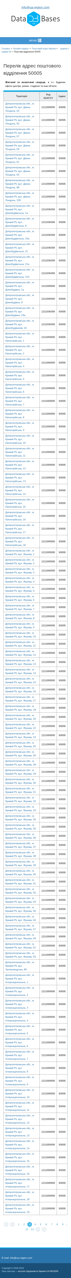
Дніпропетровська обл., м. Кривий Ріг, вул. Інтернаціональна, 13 (20, 1132)
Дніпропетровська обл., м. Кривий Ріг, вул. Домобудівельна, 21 (20, 248)
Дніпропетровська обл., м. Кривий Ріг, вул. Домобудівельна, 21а (20, 260)
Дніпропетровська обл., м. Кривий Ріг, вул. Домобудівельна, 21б (20, 273)
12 (27, 1229)
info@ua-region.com (35, 7)
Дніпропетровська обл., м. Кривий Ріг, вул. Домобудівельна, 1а (20, 209)
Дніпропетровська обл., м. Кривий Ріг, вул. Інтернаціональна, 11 (20, 1106)
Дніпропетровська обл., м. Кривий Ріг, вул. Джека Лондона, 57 (20, 133)
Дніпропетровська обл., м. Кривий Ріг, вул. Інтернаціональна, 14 (20, 1145)
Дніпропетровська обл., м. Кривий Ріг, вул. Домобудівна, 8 (20, 299)
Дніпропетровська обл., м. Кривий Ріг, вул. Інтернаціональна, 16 (20, 1170)
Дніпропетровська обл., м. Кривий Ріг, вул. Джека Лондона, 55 (20, 120)
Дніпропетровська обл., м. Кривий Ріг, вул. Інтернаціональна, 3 (20, 1004)
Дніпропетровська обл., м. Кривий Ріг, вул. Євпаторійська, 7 (20, 401)
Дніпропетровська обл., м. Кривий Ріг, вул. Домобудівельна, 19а (20, 235)
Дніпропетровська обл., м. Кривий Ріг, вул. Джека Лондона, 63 (20, 171)
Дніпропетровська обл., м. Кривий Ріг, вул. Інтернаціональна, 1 (20, 979)
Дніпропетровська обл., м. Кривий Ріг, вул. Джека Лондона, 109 (20, 197)
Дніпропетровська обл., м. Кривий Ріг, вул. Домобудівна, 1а (20, 286)
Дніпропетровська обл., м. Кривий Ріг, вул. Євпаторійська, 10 (20, 439)
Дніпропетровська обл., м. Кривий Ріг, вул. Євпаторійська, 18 (20, 541)
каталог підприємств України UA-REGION (38, 1271)
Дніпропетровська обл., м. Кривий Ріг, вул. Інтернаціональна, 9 (20, 1081)
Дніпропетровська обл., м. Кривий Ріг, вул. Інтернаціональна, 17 (20, 1183)
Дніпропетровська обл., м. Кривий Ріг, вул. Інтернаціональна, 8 (20, 1068)
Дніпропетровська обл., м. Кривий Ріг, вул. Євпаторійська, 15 (20, 503)
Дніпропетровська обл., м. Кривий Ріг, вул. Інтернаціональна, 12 (20, 1119)
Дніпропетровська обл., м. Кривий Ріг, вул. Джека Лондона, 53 (20, 107)
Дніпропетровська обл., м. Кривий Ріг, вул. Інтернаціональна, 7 (20, 1055)
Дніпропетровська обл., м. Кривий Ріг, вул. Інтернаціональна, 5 (20, 1030)
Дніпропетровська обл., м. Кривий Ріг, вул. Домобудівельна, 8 (20, 222)
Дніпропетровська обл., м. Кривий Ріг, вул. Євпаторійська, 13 (20, 478)
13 (32, 1229)
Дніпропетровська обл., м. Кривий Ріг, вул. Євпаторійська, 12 (20, 465)
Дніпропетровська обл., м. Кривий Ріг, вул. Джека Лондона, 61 (20, 158)
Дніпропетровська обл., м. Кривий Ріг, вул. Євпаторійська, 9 (20, 426)
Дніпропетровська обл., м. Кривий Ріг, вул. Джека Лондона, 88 (20, 184)
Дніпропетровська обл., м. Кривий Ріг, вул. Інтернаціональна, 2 (20, 991)
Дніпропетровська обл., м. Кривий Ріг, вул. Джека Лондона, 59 (20, 145)
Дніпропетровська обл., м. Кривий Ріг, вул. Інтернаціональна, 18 (20, 1196)
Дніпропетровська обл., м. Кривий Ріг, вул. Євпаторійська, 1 (20, 337)
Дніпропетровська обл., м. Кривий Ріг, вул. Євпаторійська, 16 (20, 516)
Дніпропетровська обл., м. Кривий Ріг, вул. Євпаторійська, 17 (20, 529)
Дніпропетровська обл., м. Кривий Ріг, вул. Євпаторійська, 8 (20, 414)
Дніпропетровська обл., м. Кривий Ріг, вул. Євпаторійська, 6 (20, 388)
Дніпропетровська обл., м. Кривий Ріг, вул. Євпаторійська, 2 (20, 350)
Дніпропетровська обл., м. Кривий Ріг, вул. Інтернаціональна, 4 (20, 1017)
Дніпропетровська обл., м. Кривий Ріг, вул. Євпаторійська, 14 (20, 490)
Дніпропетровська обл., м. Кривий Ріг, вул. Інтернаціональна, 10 (20, 1094)
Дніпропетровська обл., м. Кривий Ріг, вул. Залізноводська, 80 (20, 966)
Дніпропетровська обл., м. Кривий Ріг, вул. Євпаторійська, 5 (20, 375)
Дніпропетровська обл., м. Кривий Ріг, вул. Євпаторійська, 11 (20, 452)
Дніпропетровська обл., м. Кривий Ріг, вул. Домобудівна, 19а (20, 312)
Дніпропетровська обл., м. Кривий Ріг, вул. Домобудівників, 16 (20, 324)
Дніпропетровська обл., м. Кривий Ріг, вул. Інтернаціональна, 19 (20, 1208)
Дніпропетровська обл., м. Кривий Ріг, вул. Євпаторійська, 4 (20, 363)
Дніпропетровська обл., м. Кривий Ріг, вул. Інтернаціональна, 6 (20, 1042)
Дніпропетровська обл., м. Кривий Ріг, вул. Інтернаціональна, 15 (20, 1157)
